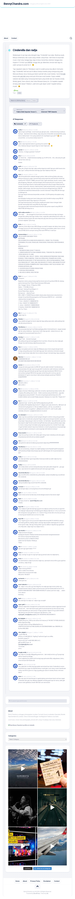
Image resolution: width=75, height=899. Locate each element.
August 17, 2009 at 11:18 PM (35, 632)
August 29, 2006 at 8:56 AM (32, 319)
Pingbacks (35, 124)
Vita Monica (21, 327)
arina (19, 552)
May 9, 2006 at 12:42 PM (38, 212)
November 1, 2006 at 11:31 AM (33, 357)
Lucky (20, 129)
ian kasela (21, 578)
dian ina (20, 357)
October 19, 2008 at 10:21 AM (31, 558)
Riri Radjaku (21, 618)
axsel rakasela (22, 584)
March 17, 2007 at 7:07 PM (35, 433)
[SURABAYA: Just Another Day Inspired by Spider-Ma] (22, 768)
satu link (23, 76)
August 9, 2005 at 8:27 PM (30, 166)
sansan (20, 149)
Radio (34, 100)
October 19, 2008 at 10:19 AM (31, 552)
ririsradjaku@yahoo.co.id (25, 644)
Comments (21, 124)
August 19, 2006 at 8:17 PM (29, 313)
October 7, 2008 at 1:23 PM (30, 546)
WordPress (36, 893)
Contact (14, 38)
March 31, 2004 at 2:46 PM (31, 150)
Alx (47, 893)
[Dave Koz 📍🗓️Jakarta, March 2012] (22, 807)
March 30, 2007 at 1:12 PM (34, 447)
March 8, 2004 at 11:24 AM (31, 130)
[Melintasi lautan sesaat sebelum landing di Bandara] (52, 846)
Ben (19, 141)
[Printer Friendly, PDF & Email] (16, 90)
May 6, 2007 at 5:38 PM (30, 465)
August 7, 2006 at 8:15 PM (30, 276)
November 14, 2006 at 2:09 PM (30, 389)
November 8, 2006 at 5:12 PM (32, 365)
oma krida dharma (23, 472)
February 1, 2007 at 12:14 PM (35, 415)
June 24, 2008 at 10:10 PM (30, 498)
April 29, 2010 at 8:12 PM (34, 652)
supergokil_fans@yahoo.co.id (26, 614)
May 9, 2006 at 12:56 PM (29, 224)
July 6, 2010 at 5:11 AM (29, 676)
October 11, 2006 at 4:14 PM (32, 337)
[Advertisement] (37, 21)
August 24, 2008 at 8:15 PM (34, 530)
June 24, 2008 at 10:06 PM (30, 492)
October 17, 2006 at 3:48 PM (30, 347)
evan (19, 174)
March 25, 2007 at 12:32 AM (30, 441)
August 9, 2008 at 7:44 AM (32, 518)
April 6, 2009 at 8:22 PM (35, 584)
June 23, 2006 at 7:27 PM (35, 234)
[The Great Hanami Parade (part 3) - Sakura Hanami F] (22, 846)
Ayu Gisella (21, 530)
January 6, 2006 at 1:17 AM (30, 174)
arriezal (20, 486)
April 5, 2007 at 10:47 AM (30, 457)
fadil (19, 598)
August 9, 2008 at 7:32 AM (32, 506)
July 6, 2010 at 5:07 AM (29, 664)
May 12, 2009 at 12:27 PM (29, 598)
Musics (28, 100)
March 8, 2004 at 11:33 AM (29, 142)
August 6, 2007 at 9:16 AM (38, 480)
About (6, 38)
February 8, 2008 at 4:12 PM (32, 486)
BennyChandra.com (16, 3)
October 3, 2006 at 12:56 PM (34, 327)
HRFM (29, 62)
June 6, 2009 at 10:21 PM (33, 604)
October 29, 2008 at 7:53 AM (29, 566)
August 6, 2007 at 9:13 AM (38, 473)
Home (17, 881)
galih (19, 166)
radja (19, 93)
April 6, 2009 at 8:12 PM (32, 578)
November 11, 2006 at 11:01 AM (31, 381)
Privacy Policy (35, 881)
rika (19, 546)
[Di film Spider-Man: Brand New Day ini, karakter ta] (52, 768)
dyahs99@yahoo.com (36, 500)
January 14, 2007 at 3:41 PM (30, 401)
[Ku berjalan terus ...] (52, 807)
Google (63, 74)
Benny (23, 100)
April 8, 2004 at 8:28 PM (29, 155)
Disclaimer (47, 881)
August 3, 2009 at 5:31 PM (34, 618)
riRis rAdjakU (22, 632)
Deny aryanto (22, 433)
